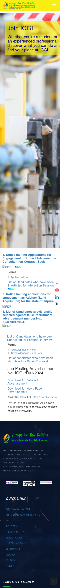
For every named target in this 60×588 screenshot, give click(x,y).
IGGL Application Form (23, 349)
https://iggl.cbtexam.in (45, 397)
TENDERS (11, 526)
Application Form (20, 277)
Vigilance (11, 554)
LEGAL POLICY (14, 537)
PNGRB (10, 565)
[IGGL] (19, 5)
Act (8, 520)
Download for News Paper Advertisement (25, 390)
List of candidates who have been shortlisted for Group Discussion (30, 359)
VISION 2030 (13, 548)
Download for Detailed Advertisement (23, 382)
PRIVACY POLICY (15, 531)
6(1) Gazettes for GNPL (19, 509)
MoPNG (10, 560)
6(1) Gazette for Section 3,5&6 (23, 514)
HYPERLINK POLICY (17, 543)
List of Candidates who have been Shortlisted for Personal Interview (30, 338)
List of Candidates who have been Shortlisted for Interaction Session (31, 283)
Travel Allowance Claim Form (26, 353)
